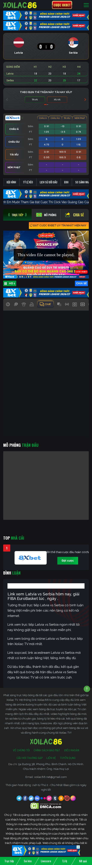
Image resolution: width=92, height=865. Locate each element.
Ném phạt (79, 118)
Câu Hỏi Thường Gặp (29, 758)
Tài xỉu (67, 118)
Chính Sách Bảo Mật (47, 750)
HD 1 (12, 283)
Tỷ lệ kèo (28, 182)
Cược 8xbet (62, 5)
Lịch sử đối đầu (48, 182)
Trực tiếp (9, 861)
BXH (66, 182)
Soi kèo (28, 861)
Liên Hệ (51, 758)
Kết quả (83, 861)
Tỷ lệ (64, 861)
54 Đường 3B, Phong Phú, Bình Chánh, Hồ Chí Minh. (51, 764)
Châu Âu (55, 118)
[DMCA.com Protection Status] (46, 805)
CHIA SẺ (81, 283)
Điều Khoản (71, 750)
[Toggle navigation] (86, 5)
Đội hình (11, 182)
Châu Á (43, 118)
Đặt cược (68, 560)
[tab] (17, 215)
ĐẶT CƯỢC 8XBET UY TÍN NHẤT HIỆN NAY (59, 225)
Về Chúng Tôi (21, 750)
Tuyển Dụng (68, 758)
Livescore (46, 861)
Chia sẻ (78, 214)
